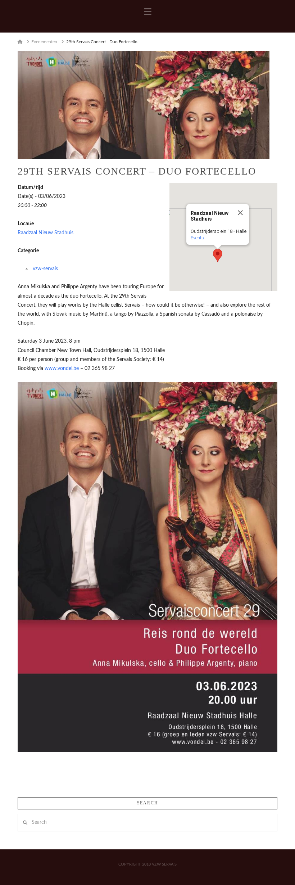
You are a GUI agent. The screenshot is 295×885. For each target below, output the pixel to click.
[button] (147, 12)
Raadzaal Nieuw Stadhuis (45, 232)
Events (197, 237)
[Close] (240, 212)
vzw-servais (45, 268)
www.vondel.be (62, 368)
